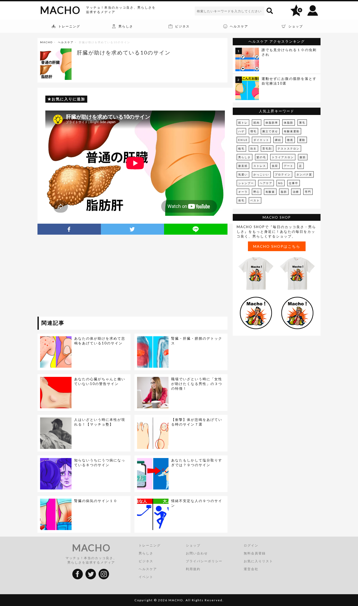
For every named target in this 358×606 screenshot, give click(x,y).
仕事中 (293, 183)
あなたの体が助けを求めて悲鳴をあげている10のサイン (99, 340)
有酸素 (270, 191)
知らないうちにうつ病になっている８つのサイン (99, 462)
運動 (302, 139)
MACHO (60, 10)
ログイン (251, 545)
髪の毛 (261, 157)
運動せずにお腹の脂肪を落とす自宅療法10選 (289, 80)
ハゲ (241, 131)
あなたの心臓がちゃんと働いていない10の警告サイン (99, 381)
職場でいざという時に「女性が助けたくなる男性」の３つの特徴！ (196, 383)
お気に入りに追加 (68, 99)
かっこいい (261, 174)
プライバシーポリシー (204, 561)
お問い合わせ (197, 553)
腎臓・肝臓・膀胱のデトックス (196, 340)
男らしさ (244, 157)
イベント (146, 577)
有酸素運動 (292, 131)
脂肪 (284, 191)
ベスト (255, 200)
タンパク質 (304, 174)
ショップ (193, 545)
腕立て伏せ (270, 131)
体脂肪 (288, 122)
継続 (278, 139)
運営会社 (251, 569)
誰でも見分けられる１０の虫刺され (289, 52)
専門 (308, 191)
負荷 (275, 165)
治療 (296, 191)
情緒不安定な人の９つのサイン (196, 503)
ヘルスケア (66, 42)
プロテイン (283, 174)
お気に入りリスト (258, 561)
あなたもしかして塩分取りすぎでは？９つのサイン (196, 462)
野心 (256, 191)
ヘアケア (266, 183)
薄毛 (302, 122)
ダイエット (261, 139)
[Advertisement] (85, 276)
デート (288, 165)
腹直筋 (243, 165)
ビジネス (146, 561)
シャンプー (246, 183)
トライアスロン (283, 157)
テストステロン (289, 148)
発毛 (241, 200)
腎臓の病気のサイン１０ (95, 501)
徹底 (290, 139)
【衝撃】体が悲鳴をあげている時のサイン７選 (196, 421)
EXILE (243, 139)
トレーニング (150, 545)
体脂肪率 (271, 122)
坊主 (253, 148)
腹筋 (303, 157)
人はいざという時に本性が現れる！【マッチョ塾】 (99, 421)
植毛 (241, 148)
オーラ (243, 191)
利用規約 (193, 569)
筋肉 (256, 122)
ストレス (259, 165)
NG (280, 183)
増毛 (253, 131)
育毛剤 (267, 148)
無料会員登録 (255, 553)
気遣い (243, 174)
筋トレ (243, 122)
